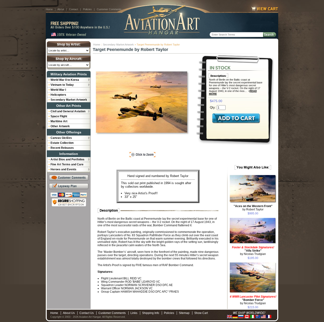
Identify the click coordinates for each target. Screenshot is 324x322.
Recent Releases (62, 148)
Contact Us (86, 313)
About (60, 9)
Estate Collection (62, 143)
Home (49, 9)
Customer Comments (109, 9)
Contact (73, 9)
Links (133, 313)
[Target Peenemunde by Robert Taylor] (142, 103)
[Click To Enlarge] (142, 155)
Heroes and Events (63, 169)
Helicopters (58, 94)
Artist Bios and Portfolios (67, 159)
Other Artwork (60, 126)
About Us (69, 313)
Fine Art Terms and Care (67, 164)
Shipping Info (150, 313)
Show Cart (201, 313)
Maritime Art (59, 121)
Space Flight (59, 116)
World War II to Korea (65, 80)
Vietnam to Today (62, 84)
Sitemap (184, 313)
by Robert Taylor (253, 207)
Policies (87, 9)
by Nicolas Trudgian (253, 251)
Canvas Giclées (61, 138)
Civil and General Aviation (68, 111)
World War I (58, 89)
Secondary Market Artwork (118, 44)
